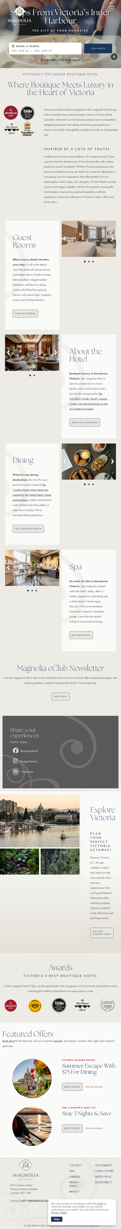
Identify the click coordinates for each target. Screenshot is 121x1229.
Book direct (9, 1040)
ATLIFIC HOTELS (38, 1225)
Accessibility (103, 1165)
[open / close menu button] (109, 7)
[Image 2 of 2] (34, 375)
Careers (74, 1176)
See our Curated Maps (102, 932)
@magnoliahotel (29, 751)
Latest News (103, 1176)
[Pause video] (114, 57)
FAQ (71, 1171)
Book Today (72, 1087)
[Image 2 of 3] (89, 262)
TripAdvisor (26, 771)
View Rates (98, 48)
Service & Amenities (85, 422)
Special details (94, 1087)
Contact (75, 1165)
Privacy (74, 1191)
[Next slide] (112, 238)
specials (58, 1040)
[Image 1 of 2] (30, 375)
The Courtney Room (28, 528)
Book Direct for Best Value (61, 60)
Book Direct (103, 1182)
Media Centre (104, 1171)
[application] (82, 1212)
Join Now (60, 696)
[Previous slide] (65, 238)
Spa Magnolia (81, 635)
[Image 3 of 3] (93, 262)
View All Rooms (25, 313)
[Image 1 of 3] (85, 262)
